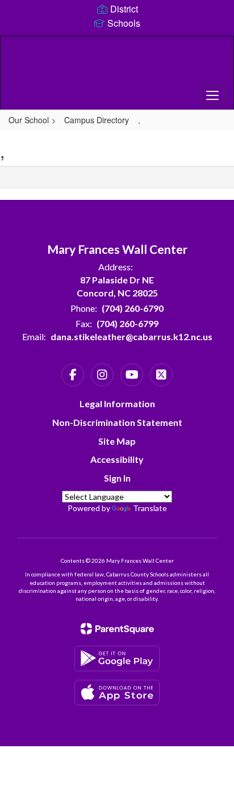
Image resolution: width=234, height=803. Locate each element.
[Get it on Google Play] (117, 658)
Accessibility (117, 459)
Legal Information (117, 403)
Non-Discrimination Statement (117, 422)
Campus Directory (96, 120)
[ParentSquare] (117, 628)
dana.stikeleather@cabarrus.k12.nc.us (131, 336)
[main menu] (212, 94)
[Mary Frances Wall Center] (117, 64)
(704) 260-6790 (133, 308)
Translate (150, 508)
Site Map (117, 441)
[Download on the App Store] (117, 692)
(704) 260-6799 (127, 323)
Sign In (117, 477)
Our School (29, 120)
